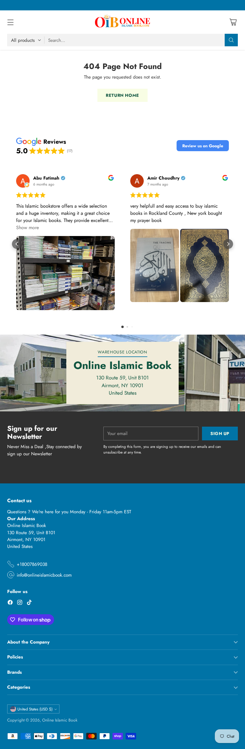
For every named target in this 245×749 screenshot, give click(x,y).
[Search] (231, 40)
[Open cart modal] (233, 22)
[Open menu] (10, 22)
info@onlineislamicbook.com (44, 575)
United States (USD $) (35, 709)
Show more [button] (27, 227)
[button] (203, 145)
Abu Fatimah (46, 178)
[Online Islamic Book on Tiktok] (29, 603)
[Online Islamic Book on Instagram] (19, 603)
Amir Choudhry (163, 178)
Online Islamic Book (59, 720)
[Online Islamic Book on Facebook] (10, 603)
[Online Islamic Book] (122, 22)
